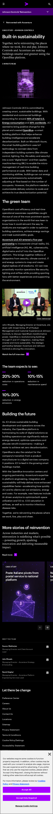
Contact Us (7, 713)
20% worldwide (38, 122)
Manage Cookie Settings (26, 806)
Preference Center (10, 697)
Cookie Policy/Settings (13, 740)
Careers (5, 703)
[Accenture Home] (26, 4)
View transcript (44, 318)
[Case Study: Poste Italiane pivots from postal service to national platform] (23, 592)
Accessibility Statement (13, 745)
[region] (26, 782)
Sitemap (6, 724)
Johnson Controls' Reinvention (16, 11)
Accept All (26, 790)
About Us (6, 708)
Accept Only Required (26, 798)
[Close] (49, 754)
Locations (7, 719)
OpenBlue (28, 130)
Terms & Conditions (11, 734)
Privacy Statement (11, 729)
